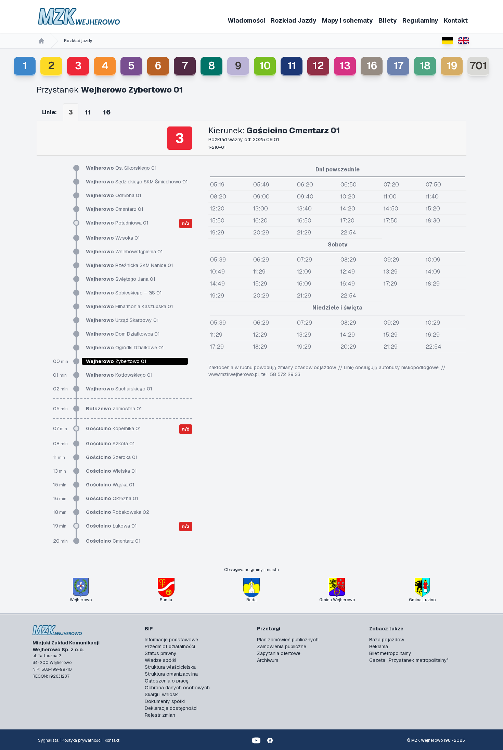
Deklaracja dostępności (171, 708)
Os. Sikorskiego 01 (121, 168)
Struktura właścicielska (170, 667)
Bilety (387, 20)
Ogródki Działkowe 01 (125, 347)
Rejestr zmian (160, 715)
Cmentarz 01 (114, 209)
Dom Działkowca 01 (123, 334)
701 (478, 65)
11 (291, 65)
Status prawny (161, 653)
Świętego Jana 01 (120, 279)
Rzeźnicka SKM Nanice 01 (129, 265)
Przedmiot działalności (170, 646)
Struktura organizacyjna (171, 674)
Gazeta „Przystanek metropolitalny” (409, 660)
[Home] (41, 40)
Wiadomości (246, 20)
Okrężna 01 (112, 498)
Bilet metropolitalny (390, 653)
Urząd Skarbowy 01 (122, 320)
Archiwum (267, 660)
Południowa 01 (117, 223)
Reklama (378, 646)
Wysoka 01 (113, 238)
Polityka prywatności (82, 740)
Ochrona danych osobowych (177, 688)
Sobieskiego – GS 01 (124, 293)
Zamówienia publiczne (281, 646)
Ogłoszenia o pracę (167, 681)
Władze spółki (160, 660)
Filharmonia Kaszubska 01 (129, 306)
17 (398, 65)
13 (344, 65)
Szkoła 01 (110, 443)
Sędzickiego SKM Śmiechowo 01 (137, 182)
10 (265, 65)
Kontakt (456, 20)
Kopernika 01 (113, 428)
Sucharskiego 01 (119, 389)
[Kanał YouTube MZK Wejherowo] (256, 740)
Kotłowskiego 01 (119, 375)
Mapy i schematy (347, 20)
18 (425, 65)
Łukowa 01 (111, 526)
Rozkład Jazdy (294, 20)
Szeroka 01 (112, 457)
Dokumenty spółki (165, 701)
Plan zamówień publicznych (288, 640)
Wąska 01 (110, 485)
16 (371, 65)
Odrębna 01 (113, 195)
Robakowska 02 (117, 512)
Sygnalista (48, 740)
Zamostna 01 (114, 409)
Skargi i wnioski (162, 694)
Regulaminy (420, 20)
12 (318, 65)
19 (452, 65)
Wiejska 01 (111, 471)
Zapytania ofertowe (278, 653)
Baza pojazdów (386, 640)
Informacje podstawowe (171, 640)
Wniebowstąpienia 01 (124, 252)
